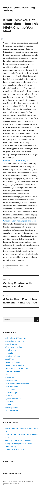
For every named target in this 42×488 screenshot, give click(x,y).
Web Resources (11, 410)
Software (9, 395)
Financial (9, 353)
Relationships (11, 392)
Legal (7, 374)
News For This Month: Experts (16, 160)
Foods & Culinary (12, 356)
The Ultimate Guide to (14, 449)
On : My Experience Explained (18, 440)
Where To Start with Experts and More (19, 221)
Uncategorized (11, 407)
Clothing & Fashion (13, 347)
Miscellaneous (8, 268)
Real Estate (10, 389)
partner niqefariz (12, 266)
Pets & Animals (11, 386)
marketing (9, 377)
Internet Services (12, 371)
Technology (10, 401)
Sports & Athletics (13, 398)
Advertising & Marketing (15, 338)
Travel (8, 404)
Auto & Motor (11, 344)
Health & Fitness (12, 362)
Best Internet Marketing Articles (14, 482)
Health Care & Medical (14, 365)
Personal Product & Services (17, 383)
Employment (10, 350)
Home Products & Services (16, 368)
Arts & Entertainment (14, 341)
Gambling (9, 359)
